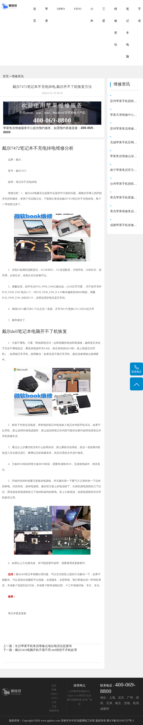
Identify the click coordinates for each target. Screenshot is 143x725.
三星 (103, 14)
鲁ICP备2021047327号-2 (120, 720)
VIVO (77, 8)
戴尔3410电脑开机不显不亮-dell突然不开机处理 (46, 649)
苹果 (46, 14)
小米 (91, 14)
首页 (34, 14)
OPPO (61, 8)
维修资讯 (115, 26)
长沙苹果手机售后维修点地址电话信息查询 (43, 646)
